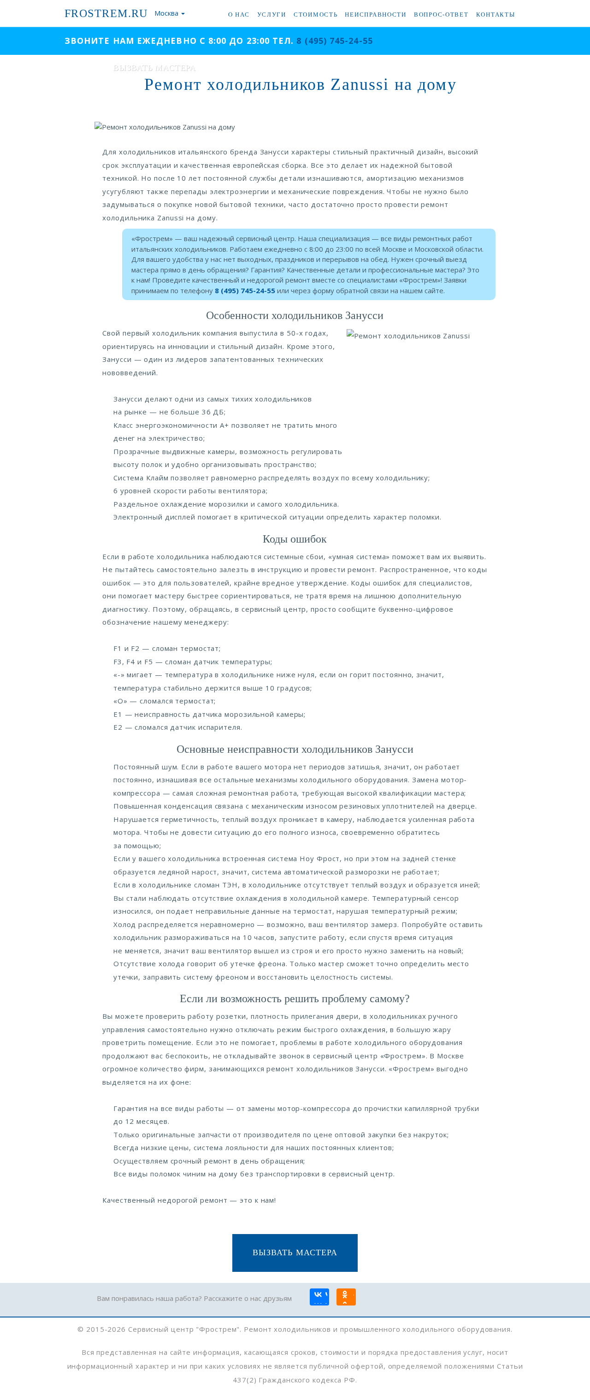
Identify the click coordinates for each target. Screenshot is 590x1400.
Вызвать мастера (295, 1252)
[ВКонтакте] (319, 1297)
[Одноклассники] (346, 1297)
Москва (166, 13)
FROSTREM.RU (106, 13)
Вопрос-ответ (441, 14)
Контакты (495, 14)
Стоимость (316, 14)
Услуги (271, 14)
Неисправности (375, 14)
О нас (239, 14)
